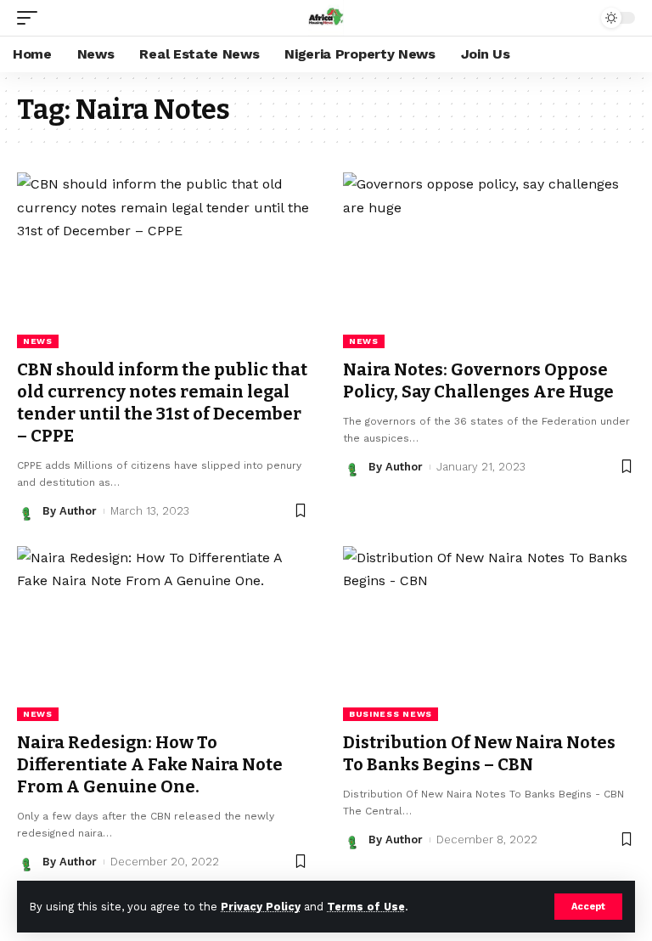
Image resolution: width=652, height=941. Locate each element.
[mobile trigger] (31, 18)
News (38, 341)
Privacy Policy (261, 906)
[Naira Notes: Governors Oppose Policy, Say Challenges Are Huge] (489, 259)
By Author (69, 510)
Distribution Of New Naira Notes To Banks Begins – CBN (479, 753)
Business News (390, 713)
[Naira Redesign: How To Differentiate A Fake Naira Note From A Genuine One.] (163, 633)
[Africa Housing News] (326, 18)
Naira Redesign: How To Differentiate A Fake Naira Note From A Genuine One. (150, 764)
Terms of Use (366, 906)
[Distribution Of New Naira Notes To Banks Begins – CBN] (489, 633)
